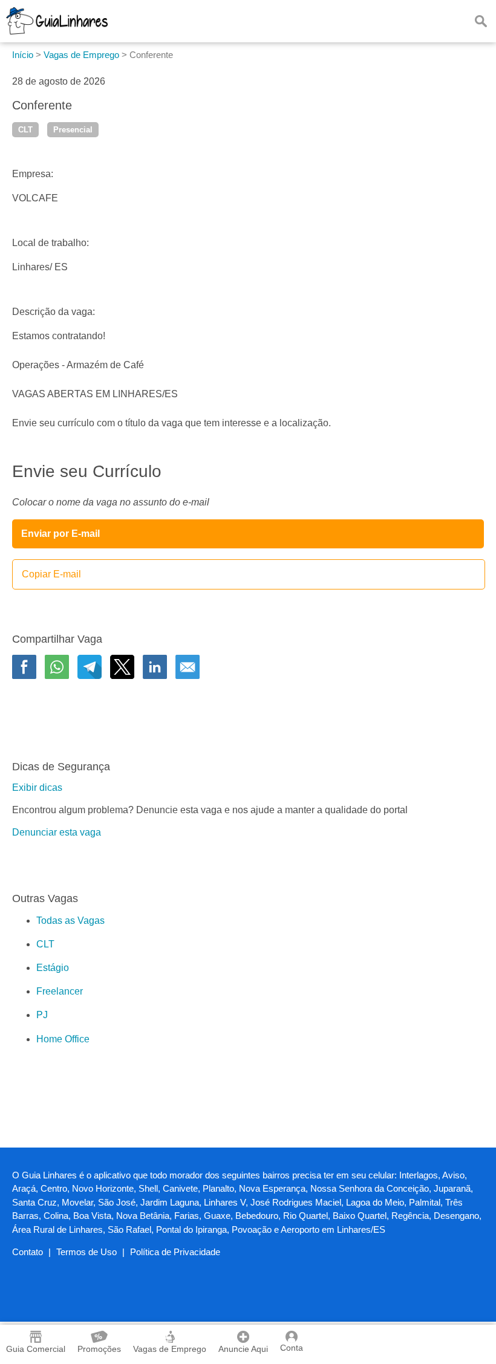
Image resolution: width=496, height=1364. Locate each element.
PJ (42, 1015)
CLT (25, 129)
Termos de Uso (86, 1252)
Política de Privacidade (175, 1252)
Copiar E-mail (51, 574)
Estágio (52, 968)
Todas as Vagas (70, 920)
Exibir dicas (37, 787)
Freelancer (59, 991)
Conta (291, 1348)
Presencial (73, 129)
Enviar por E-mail (60, 533)
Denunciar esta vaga (56, 832)
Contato (27, 1252)
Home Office (63, 1039)
